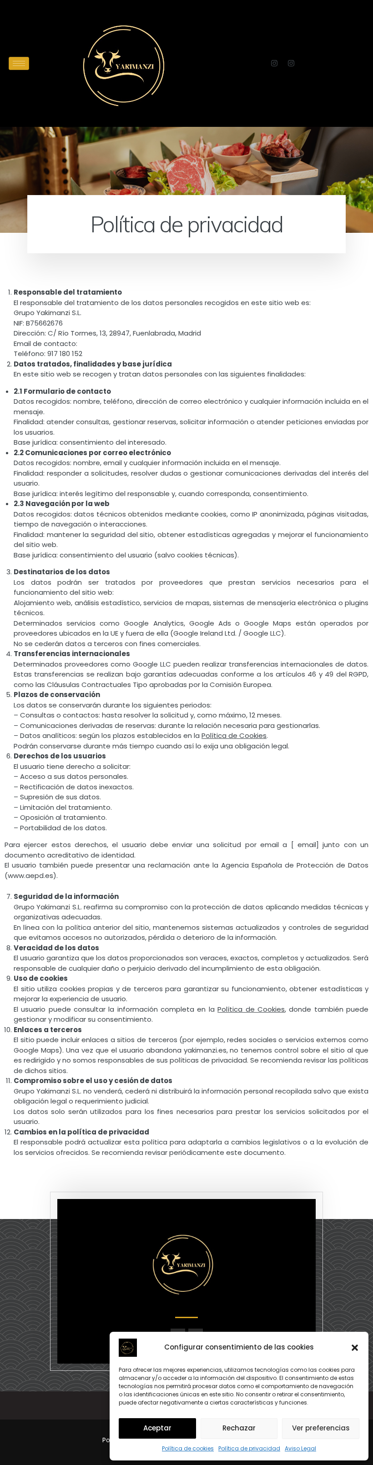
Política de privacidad (249, 1448)
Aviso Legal (300, 1448)
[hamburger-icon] (19, 63)
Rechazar (239, 1428)
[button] (354, 1347)
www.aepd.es (30, 875)
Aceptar (157, 1428)
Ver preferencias (321, 1428)
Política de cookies (188, 1448)
